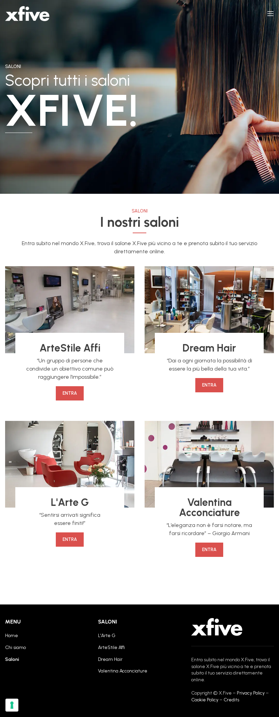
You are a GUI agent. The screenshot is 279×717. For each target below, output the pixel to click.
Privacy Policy (251, 693)
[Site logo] (27, 13)
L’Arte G (106, 635)
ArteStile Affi (111, 647)
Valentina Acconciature (122, 671)
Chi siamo (15, 647)
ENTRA (70, 393)
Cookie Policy (204, 700)
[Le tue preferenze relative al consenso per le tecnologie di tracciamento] (11, 705)
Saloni (12, 659)
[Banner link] (69, 309)
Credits (231, 700)
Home (11, 635)
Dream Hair (110, 659)
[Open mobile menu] (270, 13)
